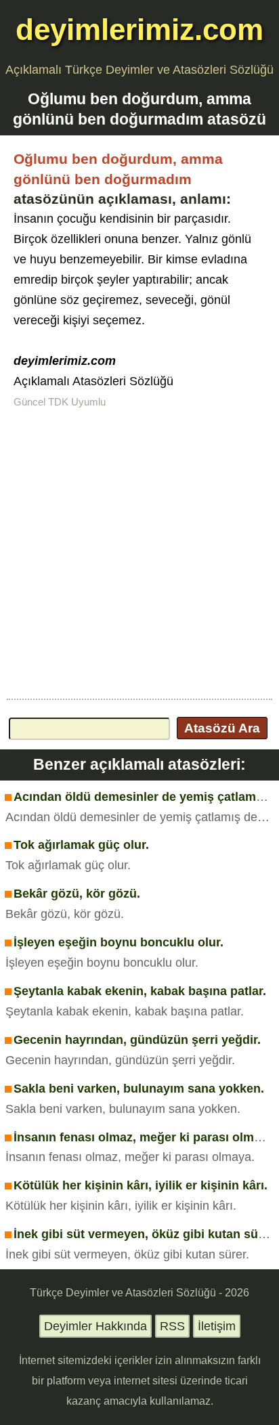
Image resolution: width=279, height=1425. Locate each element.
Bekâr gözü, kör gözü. (77, 893)
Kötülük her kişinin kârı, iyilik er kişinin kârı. (140, 1185)
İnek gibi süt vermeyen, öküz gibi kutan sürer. (145, 1234)
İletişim (217, 1326)
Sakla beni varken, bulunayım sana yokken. (139, 1088)
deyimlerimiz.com (139, 29)
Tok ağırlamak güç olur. (81, 845)
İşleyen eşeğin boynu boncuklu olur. (118, 942)
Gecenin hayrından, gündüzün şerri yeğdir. (137, 1040)
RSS (172, 1326)
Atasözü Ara (222, 727)
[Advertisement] (139, 552)
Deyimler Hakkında (95, 1326)
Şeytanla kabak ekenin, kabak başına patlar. (140, 991)
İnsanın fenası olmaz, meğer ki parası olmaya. (146, 1137)
